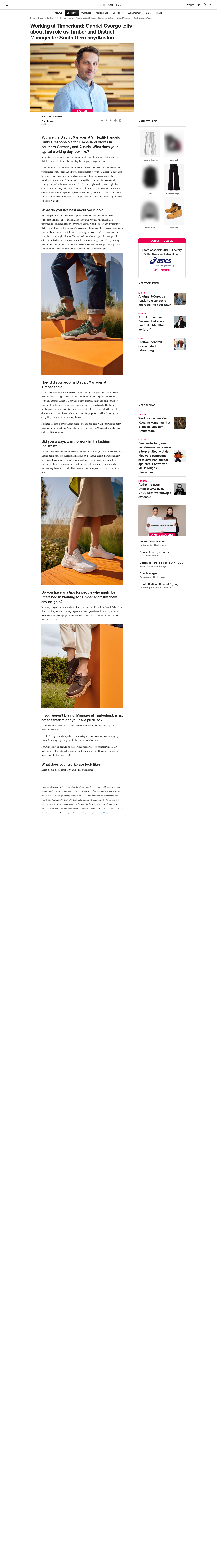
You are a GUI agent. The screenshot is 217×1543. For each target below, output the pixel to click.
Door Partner (47, 121)
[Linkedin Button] (111, 120)
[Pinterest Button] (115, 120)
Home (32, 18)
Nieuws (41, 18)
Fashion (50, 18)
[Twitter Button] (102, 120)
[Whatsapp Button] (120, 120)
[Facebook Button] (106, 120)
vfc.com (105, 812)
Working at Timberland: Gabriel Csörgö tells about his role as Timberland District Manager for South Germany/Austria (104, 18)
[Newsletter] (199, 5)
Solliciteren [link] (162, 270)
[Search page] (205, 5)
